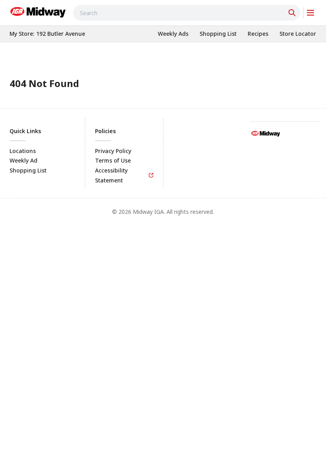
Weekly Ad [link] (23, 160)
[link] (38, 11)
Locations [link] (23, 151)
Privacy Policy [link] (113, 151)
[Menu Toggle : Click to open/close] (309, 12)
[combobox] (186, 13)
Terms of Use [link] (113, 160)
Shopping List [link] (28, 170)
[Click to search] (293, 12)
